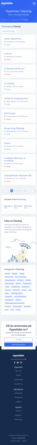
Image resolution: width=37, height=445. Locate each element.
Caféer (7, 287)
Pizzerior (8, 306)
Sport (7, 310)
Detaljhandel (15, 287)
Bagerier (15, 273)
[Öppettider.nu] (7, 3)
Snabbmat (27, 306)
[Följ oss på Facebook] (14, 362)
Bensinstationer (10, 280)
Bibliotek (20, 280)
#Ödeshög (21, 199)
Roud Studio (21, 438)
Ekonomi (8, 290)
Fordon (24, 290)
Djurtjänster (26, 287)
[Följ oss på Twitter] (18, 362)
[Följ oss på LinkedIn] (21, 362)
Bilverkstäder (9, 283)
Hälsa (7, 293)
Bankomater (9, 277)
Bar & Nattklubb (20, 277)
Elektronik (16, 290)
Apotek (7, 273)
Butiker (18, 283)
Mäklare (18, 300)
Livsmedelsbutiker (20, 296)
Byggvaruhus (27, 283)
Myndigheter (9, 300)
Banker (22, 273)
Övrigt (18, 310)
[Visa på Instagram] (8, 207)
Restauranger (17, 306)
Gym (30, 290)
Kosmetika (8, 296)
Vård (12, 310)
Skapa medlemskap (18, 344)
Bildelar (28, 280)
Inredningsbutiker (16, 293)
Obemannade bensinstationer (14, 303)
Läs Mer (18, 339)
